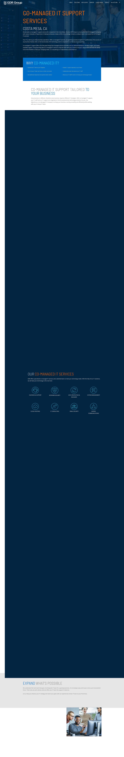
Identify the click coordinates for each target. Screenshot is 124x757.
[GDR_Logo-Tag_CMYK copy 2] (12, 3)
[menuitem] (71, 2)
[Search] (119, 2)
